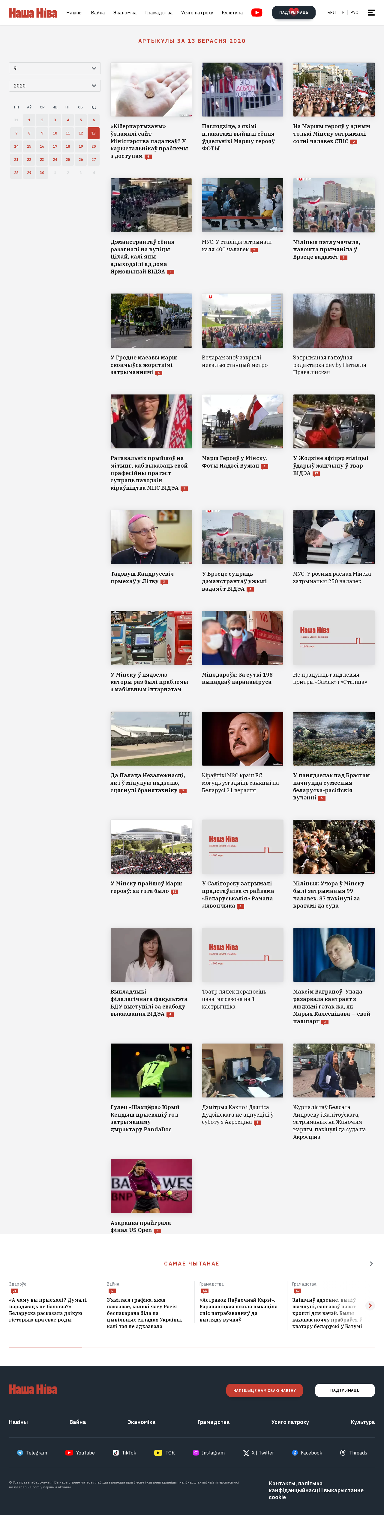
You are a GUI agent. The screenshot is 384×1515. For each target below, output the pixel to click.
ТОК (170, 1453)
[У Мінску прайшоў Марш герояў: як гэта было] (151, 865)
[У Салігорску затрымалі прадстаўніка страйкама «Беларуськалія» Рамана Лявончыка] (243, 865)
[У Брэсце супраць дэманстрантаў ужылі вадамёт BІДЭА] (243, 551)
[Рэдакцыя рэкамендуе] (371, 1263)
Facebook (311, 1453)
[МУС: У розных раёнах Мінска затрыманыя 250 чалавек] (334, 551)
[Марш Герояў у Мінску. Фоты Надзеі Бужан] (243, 443)
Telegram (36, 1453)
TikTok (129, 1453)
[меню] (371, 12)
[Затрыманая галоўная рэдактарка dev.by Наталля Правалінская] (334, 334)
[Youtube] (256, 12)
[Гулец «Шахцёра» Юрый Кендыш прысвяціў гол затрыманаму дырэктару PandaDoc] (151, 1092)
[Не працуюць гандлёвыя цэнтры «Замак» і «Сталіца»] (334, 651)
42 (297, 1291)
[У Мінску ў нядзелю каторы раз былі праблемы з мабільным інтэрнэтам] (151, 651)
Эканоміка (125, 13)
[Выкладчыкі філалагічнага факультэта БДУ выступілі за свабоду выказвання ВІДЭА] (151, 976)
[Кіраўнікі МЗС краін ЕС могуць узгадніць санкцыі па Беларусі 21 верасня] (243, 756)
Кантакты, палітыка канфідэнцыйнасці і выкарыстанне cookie (316, 1490)
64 (205, 1291)
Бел (332, 12)
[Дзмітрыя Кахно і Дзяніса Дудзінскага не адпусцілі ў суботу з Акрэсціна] (243, 1092)
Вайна (98, 13)
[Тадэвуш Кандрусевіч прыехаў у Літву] (151, 551)
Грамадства (159, 13)
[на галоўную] (33, 12)
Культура (232, 13)
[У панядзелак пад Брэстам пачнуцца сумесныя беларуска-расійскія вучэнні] (334, 756)
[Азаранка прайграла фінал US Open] (151, 1196)
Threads (358, 1453)
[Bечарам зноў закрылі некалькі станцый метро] (243, 334)
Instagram (213, 1453)
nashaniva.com (27, 1487)
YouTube (85, 1453)
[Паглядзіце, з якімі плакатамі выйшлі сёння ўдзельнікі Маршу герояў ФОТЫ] (243, 111)
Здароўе (17, 1284)
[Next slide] (370, 1305)
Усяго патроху (197, 13)
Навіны (74, 13)
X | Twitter (263, 1453)
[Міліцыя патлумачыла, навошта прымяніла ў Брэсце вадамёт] (334, 227)
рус (354, 12)
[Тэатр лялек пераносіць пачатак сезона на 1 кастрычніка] (243, 976)
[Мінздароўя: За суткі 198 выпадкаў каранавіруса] (243, 651)
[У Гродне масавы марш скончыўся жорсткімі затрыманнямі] (151, 334)
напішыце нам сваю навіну (264, 1390)
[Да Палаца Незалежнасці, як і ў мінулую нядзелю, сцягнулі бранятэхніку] (151, 756)
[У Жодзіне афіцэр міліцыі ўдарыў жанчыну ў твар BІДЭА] (334, 443)
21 (14, 1291)
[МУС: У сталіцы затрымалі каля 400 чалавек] (243, 227)
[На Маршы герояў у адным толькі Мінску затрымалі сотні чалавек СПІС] (334, 111)
